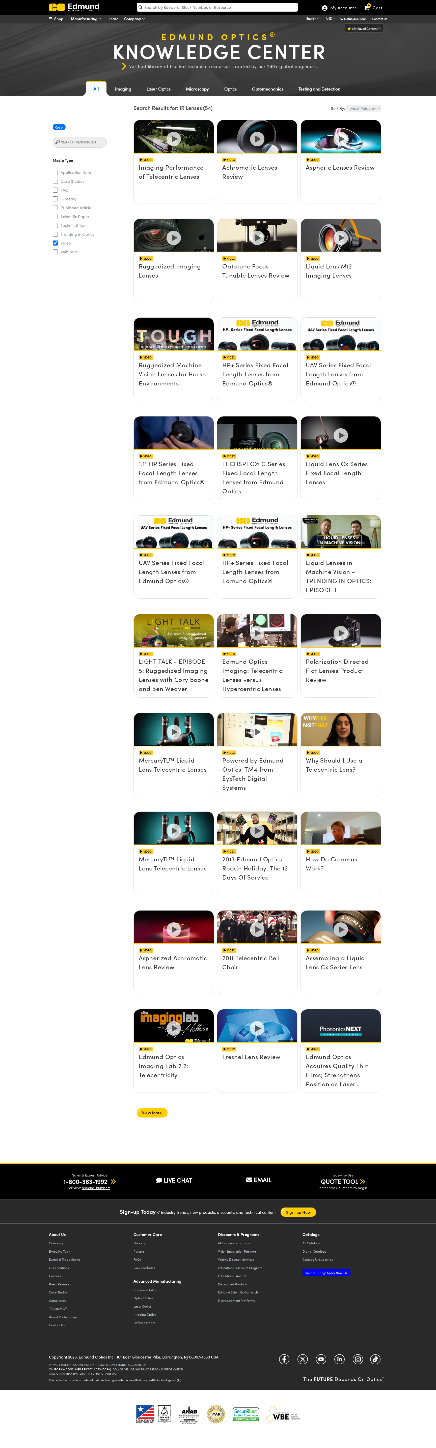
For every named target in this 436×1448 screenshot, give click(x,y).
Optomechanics (267, 89)
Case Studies (72, 181)
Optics (230, 89)
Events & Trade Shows (64, 1259)
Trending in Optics (77, 234)
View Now (173, 170)
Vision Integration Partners (237, 1251)
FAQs (137, 1259)
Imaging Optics (144, 1314)
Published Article (76, 207)
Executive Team (60, 1251)
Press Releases (60, 1284)
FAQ (64, 190)
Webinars (69, 251)
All (96, 89)
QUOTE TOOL (339, 1181)
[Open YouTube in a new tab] (321, 1361)
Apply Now (324, 1273)
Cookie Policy (83, 1365)
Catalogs (311, 1243)
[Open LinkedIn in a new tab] (339, 1361)
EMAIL (262, 1179)
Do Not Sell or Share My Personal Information (148, 1369)
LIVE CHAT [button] (178, 1180)
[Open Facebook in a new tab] (284, 1361)
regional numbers (96, 1187)
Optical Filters (143, 1298)
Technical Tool (74, 225)
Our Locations (59, 1267)
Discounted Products (233, 1284)
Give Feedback (144, 1267)
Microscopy (197, 89)
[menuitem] (61, 19)
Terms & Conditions (111, 1365)
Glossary (68, 198)
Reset (59, 127)
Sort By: (338, 108)
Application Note (76, 172)
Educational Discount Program (240, 1267)
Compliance (57, 1300)
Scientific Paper (75, 216)
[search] (217, 7)
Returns (139, 1251)
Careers (55, 1276)
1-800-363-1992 (355, 19)
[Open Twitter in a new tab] (302, 1361)
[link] (375, 3)
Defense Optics (144, 1322)
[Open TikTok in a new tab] (375, 1361)
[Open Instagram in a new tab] (358, 1361)
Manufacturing (84, 18)
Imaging (123, 89)
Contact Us (379, 19)
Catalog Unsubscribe (318, 1259)
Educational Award (232, 1276)
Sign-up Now (298, 1212)
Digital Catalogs (314, 1251)
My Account (341, 8)
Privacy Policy (60, 1365)
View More (152, 1112)
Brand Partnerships (63, 1317)
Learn (113, 18)
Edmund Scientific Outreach (238, 1292)
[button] (356, 18)
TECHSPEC (58, 1308)
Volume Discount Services (236, 1259)
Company (133, 18)
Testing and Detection (319, 89)
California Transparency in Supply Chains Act (83, 1373)
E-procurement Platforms (236, 1300)
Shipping (139, 1243)
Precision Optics (145, 1290)
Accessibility (137, 1365)
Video (66, 243)
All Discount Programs (234, 1243)
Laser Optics (159, 89)
